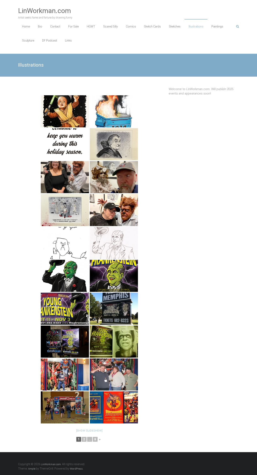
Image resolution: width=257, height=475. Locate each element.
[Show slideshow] (89, 430)
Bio (40, 26)
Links (68, 40)
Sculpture (28, 40)
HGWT (91, 26)
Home (26, 26)
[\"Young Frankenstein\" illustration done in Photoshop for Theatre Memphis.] (65, 276)
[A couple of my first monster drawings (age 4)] (65, 243)
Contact (55, 26)
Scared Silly (110, 26)
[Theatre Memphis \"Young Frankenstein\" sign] (114, 309)
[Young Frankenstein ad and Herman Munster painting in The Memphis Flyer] (114, 342)
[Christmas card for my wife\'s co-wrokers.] (114, 111)
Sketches (175, 26)
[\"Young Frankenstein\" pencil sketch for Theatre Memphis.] (114, 243)
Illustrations (196, 26)
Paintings (217, 26)
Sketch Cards (152, 26)
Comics (131, 26)
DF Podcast (49, 40)
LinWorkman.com (44, 11)
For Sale (73, 26)
